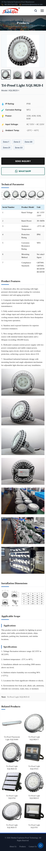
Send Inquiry (23, 161)
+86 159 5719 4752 (11, 4)
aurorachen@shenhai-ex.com (32, 4)
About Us (12, 847)
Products (22, 847)
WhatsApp (25, 171)
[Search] (36, 10)
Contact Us (33, 847)
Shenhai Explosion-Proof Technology (24, 838)
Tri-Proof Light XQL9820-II (18, 697)
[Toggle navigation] (42, 11)
